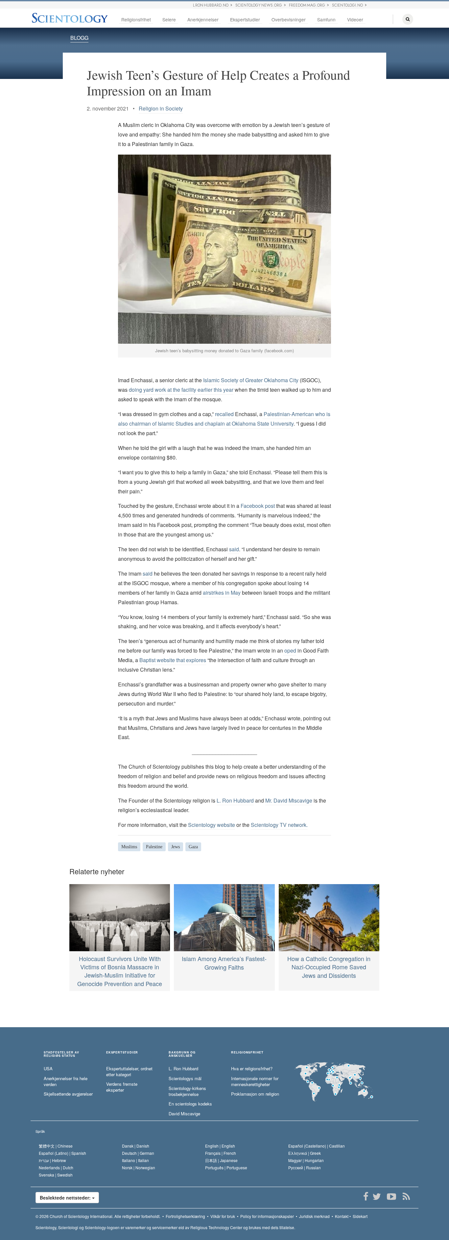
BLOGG (79, 37)
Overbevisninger (289, 19)
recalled (224, 414)
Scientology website (211, 825)
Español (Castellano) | (316, 1146)
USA (48, 1069)
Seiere (169, 19)
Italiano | (135, 1160)
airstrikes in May (221, 592)
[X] (376, 1196)
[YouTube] (391, 1196)
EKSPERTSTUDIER (122, 1052)
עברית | (52, 1160)
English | (220, 1146)
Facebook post (257, 505)
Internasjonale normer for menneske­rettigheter (254, 1082)
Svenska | (56, 1175)
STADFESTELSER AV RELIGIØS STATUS (61, 1054)
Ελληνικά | (304, 1153)
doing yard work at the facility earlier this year (180, 389)
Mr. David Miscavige (288, 800)
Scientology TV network (278, 825)
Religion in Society (161, 108)
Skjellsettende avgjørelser (68, 1094)
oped (289, 650)
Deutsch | (138, 1153)
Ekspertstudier (245, 19)
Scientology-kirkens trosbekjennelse (187, 1091)
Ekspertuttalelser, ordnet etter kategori (129, 1072)
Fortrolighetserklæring (185, 1216)
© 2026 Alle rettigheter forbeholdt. (97, 1216)
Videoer (355, 19)
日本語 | (221, 1160)
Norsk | (138, 1167)
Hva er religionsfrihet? (251, 1069)
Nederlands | (56, 1167)
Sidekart (360, 1216)
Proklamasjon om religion (255, 1094)
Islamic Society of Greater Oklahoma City (250, 380)
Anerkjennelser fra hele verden (65, 1082)
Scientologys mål (185, 1078)
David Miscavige (184, 1114)
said (233, 549)
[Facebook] (365, 1196)
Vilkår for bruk (222, 1216)
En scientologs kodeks (190, 1104)
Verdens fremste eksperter (121, 1087)
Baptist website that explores (172, 660)
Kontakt (341, 1216)
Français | (220, 1153)
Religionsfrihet (136, 19)
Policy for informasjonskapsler (267, 1216)
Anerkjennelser (203, 19)
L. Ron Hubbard (235, 800)
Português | (226, 1167)
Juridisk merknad (314, 1216)
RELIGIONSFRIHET (247, 1052)
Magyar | (306, 1160)
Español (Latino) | (62, 1153)
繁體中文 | (56, 1146)
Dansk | (135, 1146)
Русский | (304, 1167)
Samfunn (326, 19)
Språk (40, 1131)
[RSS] (406, 1196)
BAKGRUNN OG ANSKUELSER (182, 1054)
